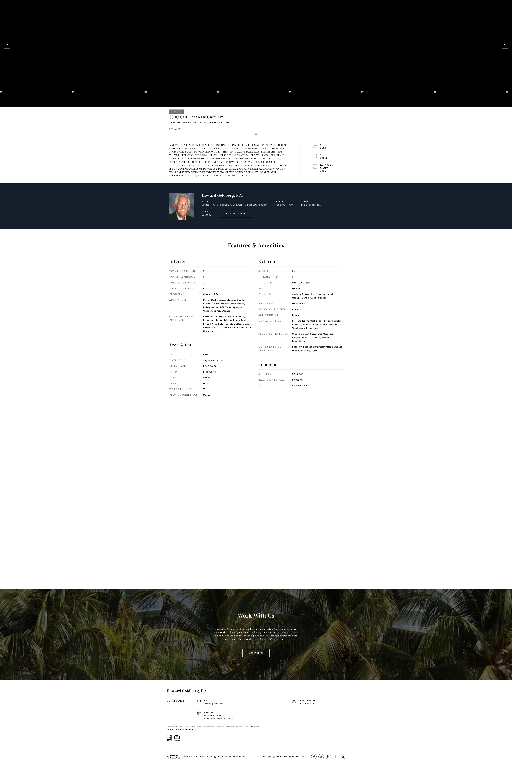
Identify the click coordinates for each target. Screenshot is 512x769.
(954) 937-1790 (284, 204)
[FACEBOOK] (314, 756)
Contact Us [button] (256, 653)
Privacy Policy (294, 756)
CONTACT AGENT (236, 213)
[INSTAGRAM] (321, 756)
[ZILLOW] (342, 756)
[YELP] (335, 756)
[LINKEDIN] (328, 756)
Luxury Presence (233, 756)
